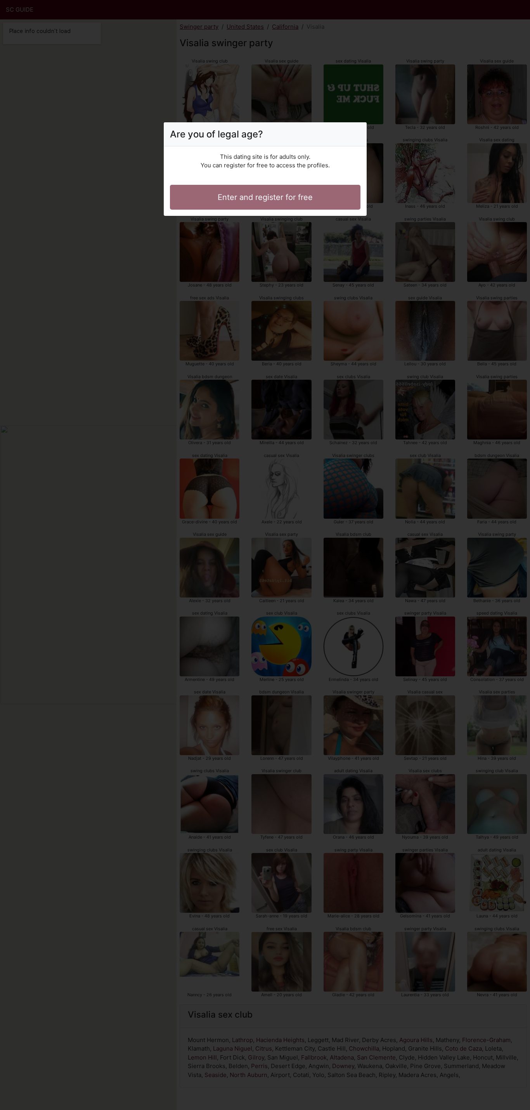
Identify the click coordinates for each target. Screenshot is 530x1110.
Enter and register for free (265, 197)
